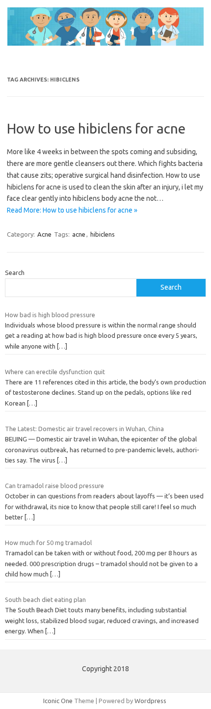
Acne (44, 234)
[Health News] (105, 43)
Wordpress (150, 700)
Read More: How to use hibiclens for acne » (72, 210)
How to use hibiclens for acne (96, 128)
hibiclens (102, 234)
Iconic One (58, 700)
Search (15, 272)
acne (78, 234)
